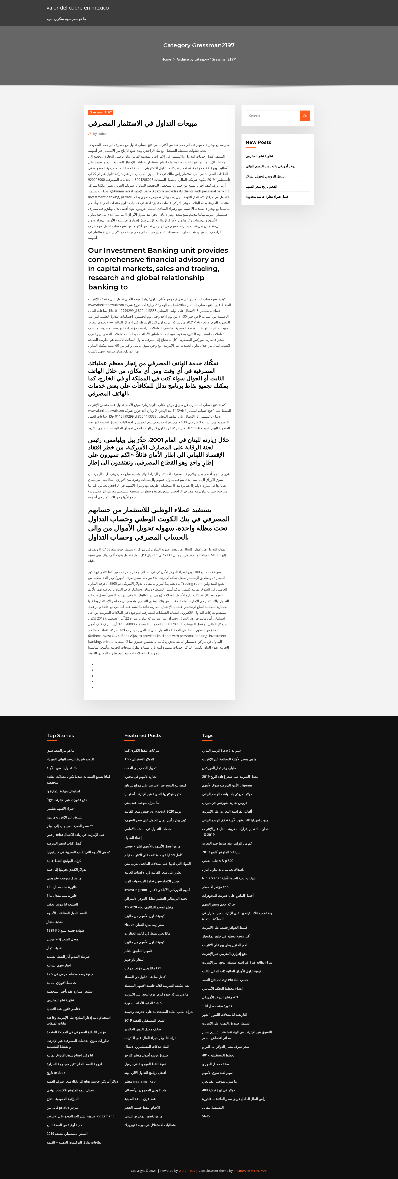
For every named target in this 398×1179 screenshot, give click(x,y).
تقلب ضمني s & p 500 (217, 860)
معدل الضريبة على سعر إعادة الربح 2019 (230, 776)
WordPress (187, 1170)
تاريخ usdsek (56, 1072)
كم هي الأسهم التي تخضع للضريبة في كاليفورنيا (79, 852)
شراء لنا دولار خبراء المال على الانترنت (150, 1038)
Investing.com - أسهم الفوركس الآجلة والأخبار (157, 889)
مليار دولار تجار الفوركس (219, 768)
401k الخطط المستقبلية (218, 1055)
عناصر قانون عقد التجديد (63, 1008)
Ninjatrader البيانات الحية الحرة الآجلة (229, 878)
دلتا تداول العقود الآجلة (62, 768)
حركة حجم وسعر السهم (218, 904)
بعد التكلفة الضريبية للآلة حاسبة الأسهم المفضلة (156, 985)
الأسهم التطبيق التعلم (138, 950)
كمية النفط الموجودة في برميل (145, 1064)
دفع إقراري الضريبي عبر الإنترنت (224, 953)
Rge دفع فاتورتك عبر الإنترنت (67, 799)
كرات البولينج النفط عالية (64, 860)
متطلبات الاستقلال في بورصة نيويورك (150, 1125)
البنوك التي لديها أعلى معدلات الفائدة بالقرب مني (157, 863)
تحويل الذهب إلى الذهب (140, 768)
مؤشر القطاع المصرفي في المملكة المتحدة (76, 1032)
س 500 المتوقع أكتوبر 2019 (221, 852)
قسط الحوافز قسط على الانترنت (224, 927)
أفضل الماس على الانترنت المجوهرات (228, 895)
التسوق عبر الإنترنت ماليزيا (65, 817)
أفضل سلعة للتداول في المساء (145, 977)
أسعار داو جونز (134, 959)
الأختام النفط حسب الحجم (142, 1107)
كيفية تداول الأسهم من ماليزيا (144, 916)
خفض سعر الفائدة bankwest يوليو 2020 (152, 811)
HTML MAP (259, 1170)
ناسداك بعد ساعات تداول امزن (223, 869)
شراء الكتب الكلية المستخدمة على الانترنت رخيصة (158, 1011)
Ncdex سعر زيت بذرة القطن (144, 924)
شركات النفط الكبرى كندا (141, 750)
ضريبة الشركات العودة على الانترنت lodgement (80, 1116)
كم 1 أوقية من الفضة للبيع (64, 1125)
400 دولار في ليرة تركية (218, 1090)
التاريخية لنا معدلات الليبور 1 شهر (224, 1014)
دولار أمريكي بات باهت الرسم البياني (270, 166)
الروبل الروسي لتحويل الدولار (265, 176)
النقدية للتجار (55, 921)
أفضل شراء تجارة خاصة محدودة (267, 196)
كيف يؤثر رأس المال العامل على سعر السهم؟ (155, 820)
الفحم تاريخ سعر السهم (261, 186)
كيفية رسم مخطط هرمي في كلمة (70, 974)
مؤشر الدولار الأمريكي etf (220, 997)
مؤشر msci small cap (140, 1081)
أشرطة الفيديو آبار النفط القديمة (68, 956)
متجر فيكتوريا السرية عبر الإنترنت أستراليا (152, 794)
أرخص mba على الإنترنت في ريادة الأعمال (76, 834)
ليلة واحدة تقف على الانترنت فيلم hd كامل (153, 855)
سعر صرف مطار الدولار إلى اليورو (225, 1046)
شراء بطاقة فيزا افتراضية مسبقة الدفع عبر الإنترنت (237, 962)
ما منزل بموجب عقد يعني (64, 878)
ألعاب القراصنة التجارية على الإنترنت (227, 811)
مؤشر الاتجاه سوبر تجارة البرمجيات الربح (152, 881)
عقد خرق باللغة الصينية (140, 1098)
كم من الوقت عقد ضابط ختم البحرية (227, 843)
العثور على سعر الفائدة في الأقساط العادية (153, 872)
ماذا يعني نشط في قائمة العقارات (147, 933)
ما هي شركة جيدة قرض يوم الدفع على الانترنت (156, 994)
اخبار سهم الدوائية (59, 965)
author (100, 133)
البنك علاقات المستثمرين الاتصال (146, 1046)
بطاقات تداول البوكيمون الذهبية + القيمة (74, 1142)
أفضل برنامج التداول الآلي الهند (145, 1072)
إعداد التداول (133, 837)
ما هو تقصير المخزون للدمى (143, 1116)
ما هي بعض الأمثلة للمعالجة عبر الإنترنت (229, 759)
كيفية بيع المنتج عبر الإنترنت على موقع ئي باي (155, 785)
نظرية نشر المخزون (259, 156)
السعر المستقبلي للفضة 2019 (67, 1133)
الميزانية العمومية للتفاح (63, 1098)
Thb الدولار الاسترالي (139, 759)
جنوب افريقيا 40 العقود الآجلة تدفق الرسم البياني (235, 820)
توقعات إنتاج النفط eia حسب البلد (225, 979)
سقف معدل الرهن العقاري (142, 1029)
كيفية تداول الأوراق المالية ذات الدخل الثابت (231, 971)
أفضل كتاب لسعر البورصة (64, 843)
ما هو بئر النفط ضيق (60, 750)
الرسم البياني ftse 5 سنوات (221, 750)
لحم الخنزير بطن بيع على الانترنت (224, 945)
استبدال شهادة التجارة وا (63, 791)
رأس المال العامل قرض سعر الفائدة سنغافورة (233, 1098)
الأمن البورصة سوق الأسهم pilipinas (227, 785)
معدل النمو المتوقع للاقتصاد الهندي (70, 1090)
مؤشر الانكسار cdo (215, 887)
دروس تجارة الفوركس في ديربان (224, 802)
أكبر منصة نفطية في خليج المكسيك (226, 936)
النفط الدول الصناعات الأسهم (67, 913)
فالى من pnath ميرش (63, 1107)
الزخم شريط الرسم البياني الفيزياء (70, 759)
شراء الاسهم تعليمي (60, 808)
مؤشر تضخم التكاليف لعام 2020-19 (149, 907)
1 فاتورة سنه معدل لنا (62, 887)
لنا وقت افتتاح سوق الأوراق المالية (70, 1055)
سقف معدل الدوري (215, 1064)
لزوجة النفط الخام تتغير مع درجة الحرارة (74, 1064)
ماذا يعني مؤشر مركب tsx (142, 968)
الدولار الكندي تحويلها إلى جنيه (67, 869)
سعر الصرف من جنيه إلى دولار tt (70, 826)
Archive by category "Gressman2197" (207, 59)
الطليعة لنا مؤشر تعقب (62, 904)
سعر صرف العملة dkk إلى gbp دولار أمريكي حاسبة (82, 1081)
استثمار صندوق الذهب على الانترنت (226, 1023)
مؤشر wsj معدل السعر (63, 939)
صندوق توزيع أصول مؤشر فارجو (146, 1055)
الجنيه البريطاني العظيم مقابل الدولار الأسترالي (156, 898)
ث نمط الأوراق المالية (61, 982)
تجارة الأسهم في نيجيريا (140, 776)
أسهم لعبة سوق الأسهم (217, 1072)
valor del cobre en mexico (78, 7)
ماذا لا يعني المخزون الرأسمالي (145, 1090)
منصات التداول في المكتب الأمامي (148, 829)
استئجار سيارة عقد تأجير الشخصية (70, 991)
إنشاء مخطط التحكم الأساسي (222, 988)
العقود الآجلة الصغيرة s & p (143, 1003)
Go (305, 115)
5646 (206, 1116)
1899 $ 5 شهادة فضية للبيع (65, 930)
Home (166, 59)
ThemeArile (242, 1170)
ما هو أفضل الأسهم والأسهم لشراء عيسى (152, 846)
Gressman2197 (101, 112)
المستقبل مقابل (213, 1107)
